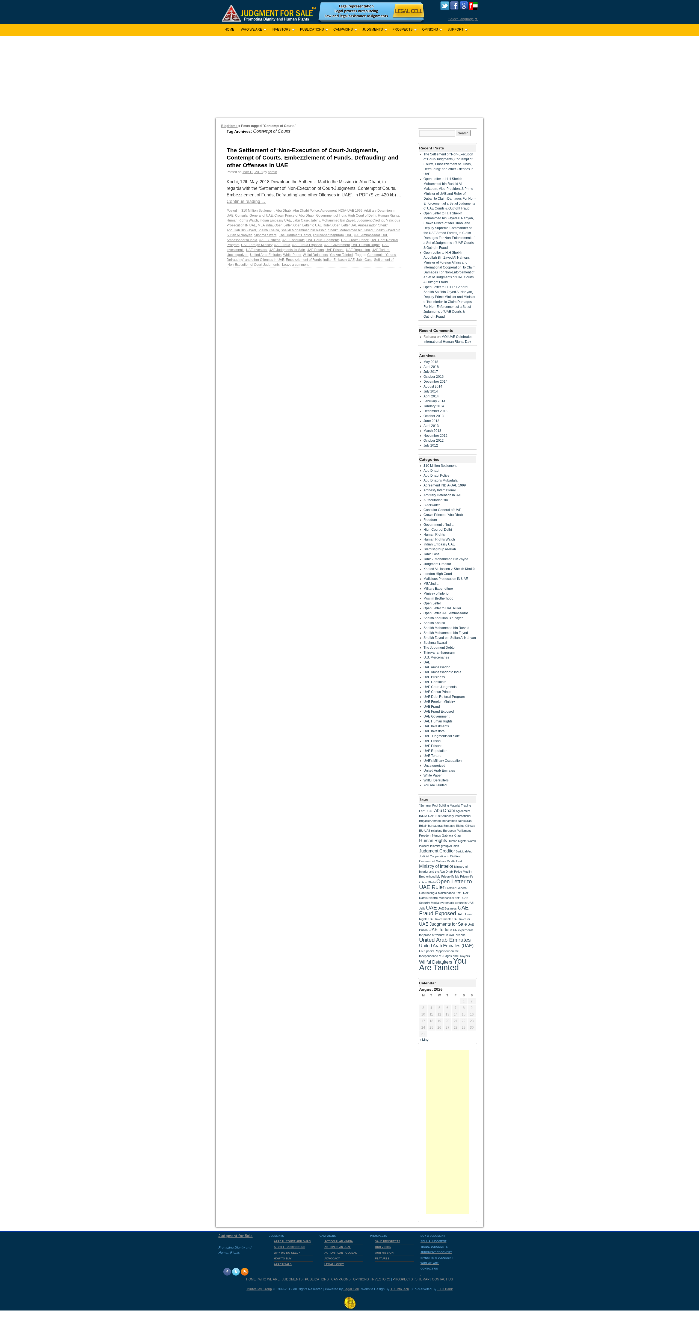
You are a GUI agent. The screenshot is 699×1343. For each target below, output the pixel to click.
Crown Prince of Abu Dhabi (294, 215)
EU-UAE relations (430, 830)
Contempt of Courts (381, 255)
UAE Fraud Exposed (307, 245)
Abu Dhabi (284, 210)
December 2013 (435, 411)
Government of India (331, 215)
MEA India (265, 225)
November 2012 (435, 436)
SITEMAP (422, 1279)
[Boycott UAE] (473, 9)
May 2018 (430, 362)
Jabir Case (301, 220)
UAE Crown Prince (355, 240)
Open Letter (283, 225)
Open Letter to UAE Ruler (312, 225)
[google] (464, 9)
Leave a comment (295, 265)
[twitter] (444, 9)
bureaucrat (435, 825)
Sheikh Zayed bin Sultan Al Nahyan (449, 638)
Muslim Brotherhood (438, 598)
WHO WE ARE (251, 29)
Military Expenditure (438, 589)
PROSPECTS (402, 29)
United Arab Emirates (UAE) (446, 945)
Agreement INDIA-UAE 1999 (341, 210)
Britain (423, 825)
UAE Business (269, 240)
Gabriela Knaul (451, 835)
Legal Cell (351, 1289)
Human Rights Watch (242, 220)
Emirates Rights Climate (459, 825)
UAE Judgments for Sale (287, 250)
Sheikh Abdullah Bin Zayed (443, 618)
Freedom (430, 520)
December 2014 (435, 381)
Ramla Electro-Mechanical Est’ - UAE (443, 897)
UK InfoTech (399, 1289)
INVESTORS (281, 29)
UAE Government (337, 245)
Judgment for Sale (235, 1235)
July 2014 (430, 391)
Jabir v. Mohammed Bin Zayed (332, 220)
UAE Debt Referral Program (444, 697)
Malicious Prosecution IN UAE (445, 579)
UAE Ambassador (367, 235)
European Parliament (457, 830)
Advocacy (332, 1258)
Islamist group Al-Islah (439, 549)
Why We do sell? (287, 1252)
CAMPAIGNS (343, 29)
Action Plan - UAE (337, 1246)
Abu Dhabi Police (306, 210)
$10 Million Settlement (257, 210)
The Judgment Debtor (295, 235)
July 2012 (430, 445)
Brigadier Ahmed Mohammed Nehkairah (445, 820)
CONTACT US (442, 1279)
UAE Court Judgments (322, 240)
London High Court (437, 574)
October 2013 (433, 416)
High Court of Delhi (362, 215)
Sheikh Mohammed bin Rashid (304, 230)
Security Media (429, 902)
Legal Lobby (334, 1264)
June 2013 (431, 421)
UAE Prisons (334, 250)
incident (424, 846)
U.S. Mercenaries (436, 657)
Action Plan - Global (340, 1252)
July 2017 (430, 372)
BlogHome (229, 126)
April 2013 (431, 426)
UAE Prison (315, 250)
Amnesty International (439, 490)
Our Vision (383, 1246)
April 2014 (431, 396)
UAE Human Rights (365, 245)
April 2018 (431, 367)
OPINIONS (430, 29)
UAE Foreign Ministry (256, 245)
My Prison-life (445, 876)
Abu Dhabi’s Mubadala (440, 480)
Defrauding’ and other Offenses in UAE (255, 260)
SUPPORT (455, 29)
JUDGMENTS (372, 29)
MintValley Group (259, 1289)
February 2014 (434, 401)
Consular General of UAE (254, 215)
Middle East (454, 861)
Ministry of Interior (436, 593)
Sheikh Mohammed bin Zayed (350, 230)
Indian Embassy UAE (275, 220)
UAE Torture (381, 250)
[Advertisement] (349, 77)
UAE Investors (256, 250)
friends (436, 835)
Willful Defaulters (315, 255)
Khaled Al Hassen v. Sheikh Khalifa (449, 569)
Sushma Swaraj (265, 235)
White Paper (292, 255)
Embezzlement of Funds (304, 260)
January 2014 (433, 406)
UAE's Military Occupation (442, 761)
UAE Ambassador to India (442, 672)
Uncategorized (237, 255)
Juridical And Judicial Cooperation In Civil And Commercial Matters (445, 856)
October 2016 (433, 377)
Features (382, 1258)
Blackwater (431, 505)
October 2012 (433, 440)
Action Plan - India (338, 1241)
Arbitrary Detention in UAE (443, 495)
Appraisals (283, 1264)
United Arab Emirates (266, 255)
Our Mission (384, 1252)
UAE (348, 235)
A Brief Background (289, 1246)
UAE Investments (436, 726)
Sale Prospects (387, 1241)
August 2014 (432, 386)
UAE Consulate (293, 240)
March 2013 (432, 431)
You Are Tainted (341, 255)
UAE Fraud (282, 245)
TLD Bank (445, 1289)
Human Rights (388, 215)
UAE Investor (461, 919)
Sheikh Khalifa (268, 230)
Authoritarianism (435, 500)
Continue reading (246, 201)
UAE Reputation (358, 250)
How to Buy (283, 1258)
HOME (229, 29)
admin (272, 172)
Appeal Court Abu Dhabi (292, 1241)
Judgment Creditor (370, 220)
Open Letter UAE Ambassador (354, 225)
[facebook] (454, 9)
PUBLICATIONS (312, 29)
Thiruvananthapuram (328, 235)
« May (423, 1040)
